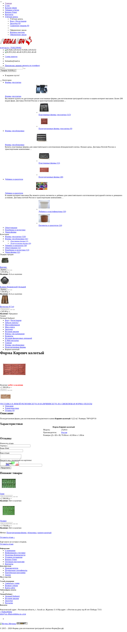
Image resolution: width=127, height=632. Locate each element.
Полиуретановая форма (16, 533)
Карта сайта (10, 588)
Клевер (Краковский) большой (13, 287)
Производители (11, 568)
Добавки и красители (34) (16, 245)
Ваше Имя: (4, 448)
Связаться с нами (12, 583)
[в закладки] (9, 270)
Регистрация (16, 320)
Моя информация (12, 325)
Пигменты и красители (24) (50, 225)
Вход (7, 320)
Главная (8, 3)
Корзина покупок (17, 32)
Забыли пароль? (11, 323)
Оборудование (11, 228)
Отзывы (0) (10, 410)
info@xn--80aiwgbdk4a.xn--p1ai (13, 614)
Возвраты (9, 336)
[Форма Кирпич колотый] (14, 383)
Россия (64, 432)
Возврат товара (11, 585)
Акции (8, 575)
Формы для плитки (13, 82)
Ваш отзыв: (5, 453)
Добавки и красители (14, 179)
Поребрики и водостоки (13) (17, 250)
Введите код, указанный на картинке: (16, 460)
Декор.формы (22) (12, 252)
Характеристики (12, 408)
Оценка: (3, 446)
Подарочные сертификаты (16, 570)
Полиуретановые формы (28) (51, 177)
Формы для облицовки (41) (16, 239)
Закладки (9, 329)
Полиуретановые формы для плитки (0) (55, 128)
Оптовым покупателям (14, 562)
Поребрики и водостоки (15, 230)
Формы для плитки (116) (15, 236)
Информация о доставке (15, 553)
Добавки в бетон (12, 10)
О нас (7, 5)
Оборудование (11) (13, 248)
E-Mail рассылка (12, 340)
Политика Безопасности (15, 555)
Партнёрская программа (15, 573)
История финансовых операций (18, 338)
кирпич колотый (44, 533)
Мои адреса (10, 327)
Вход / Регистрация (18, 21)
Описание (9, 406)
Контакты (9, 14)
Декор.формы (10, 232)
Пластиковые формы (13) (49, 163)
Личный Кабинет (12, 596)
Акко (2, 494)
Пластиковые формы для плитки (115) (55, 115)
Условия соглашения (13, 557)
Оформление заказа (18, 35)
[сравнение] (11, 270)
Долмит (3, 521)
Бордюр (3, 267)
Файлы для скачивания (14, 334)
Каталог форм (11, 8)
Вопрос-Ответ (11, 12)
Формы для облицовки (14, 131)
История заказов (12, 331)
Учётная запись (11, 17)
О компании (10, 550)
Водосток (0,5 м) (7, 307)
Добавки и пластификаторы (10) (52, 211)
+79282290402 (6, 612)
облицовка (31, 533)
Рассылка (9, 603)
